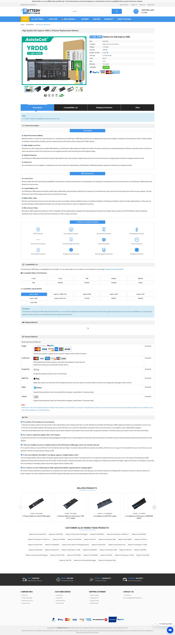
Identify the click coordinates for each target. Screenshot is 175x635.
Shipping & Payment (104, 108)
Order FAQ (59, 598)
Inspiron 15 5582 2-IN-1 (60, 294)
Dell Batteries (30, 24)
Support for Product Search (114, 269)
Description (37, 108)
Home (25, 19)
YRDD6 (140, 282)
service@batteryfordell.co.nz (133, 598)
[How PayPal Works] (117, 619)
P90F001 (113, 298)
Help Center (151, 4)
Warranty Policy (60, 600)
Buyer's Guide (124, 4)
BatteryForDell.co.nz (63, 628)
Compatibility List (71, 108)
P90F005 (140, 298)
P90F (33, 282)
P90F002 (60, 282)
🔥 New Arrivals (68, 19)
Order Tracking (124, 19)
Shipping (96, 19)
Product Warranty (27, 598)
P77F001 (87, 298)
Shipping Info (94, 598)
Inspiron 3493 (114, 294)
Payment (85, 19)
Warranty (108, 19)
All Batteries (37, 19)
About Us (134, 4)
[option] (54, 60)
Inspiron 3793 (140, 294)
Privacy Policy (26, 603)
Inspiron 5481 (33, 298)
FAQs (138, 108)
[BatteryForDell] (31, 11)
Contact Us (142, 4)
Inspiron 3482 (87, 294)
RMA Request (94, 603)
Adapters (53, 19)
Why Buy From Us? (27, 600)
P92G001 (87, 282)
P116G (33, 278)
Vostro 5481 (33, 302)
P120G (60, 278)
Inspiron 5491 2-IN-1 (60, 298)
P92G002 (113, 282)
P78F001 (113, 278)
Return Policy (60, 603)
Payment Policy (94, 600)
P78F (87, 278)
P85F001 (140, 278)
